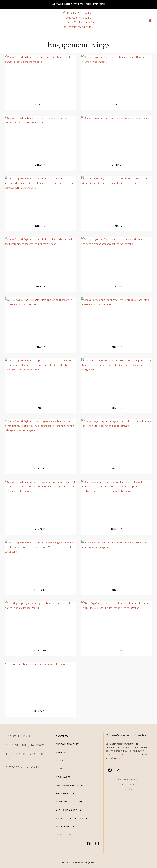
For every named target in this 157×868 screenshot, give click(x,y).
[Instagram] (97, 843)
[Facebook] (88, 843)
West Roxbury (122, 754)
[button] (4, 19)
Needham (137, 754)
